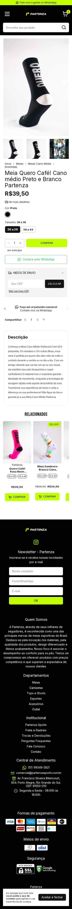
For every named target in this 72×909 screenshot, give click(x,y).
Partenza (17, 464)
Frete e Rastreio (36, 730)
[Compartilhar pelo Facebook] (31, 320)
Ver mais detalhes (19, 201)
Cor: (11, 208)
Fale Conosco (36, 746)
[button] (36, 259)
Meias (19, 163)
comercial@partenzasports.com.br (38, 772)
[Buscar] (63, 27)
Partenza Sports (36, 724)
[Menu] (8, 14)
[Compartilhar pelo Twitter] (37, 320)
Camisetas (36, 687)
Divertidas (11, 166)
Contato (36, 751)
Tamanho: (15, 222)
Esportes (36, 698)
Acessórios (36, 704)
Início (8, 163)
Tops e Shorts (36, 693)
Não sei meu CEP (19, 291)
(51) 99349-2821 (39, 767)
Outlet (36, 709)
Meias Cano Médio (39, 163)
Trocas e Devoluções (36, 735)
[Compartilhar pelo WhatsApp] (25, 320)
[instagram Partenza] (36, 542)
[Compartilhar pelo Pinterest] (44, 320)
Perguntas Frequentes (36, 741)
